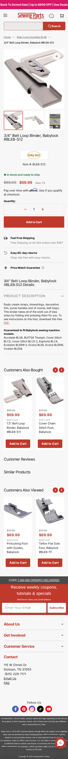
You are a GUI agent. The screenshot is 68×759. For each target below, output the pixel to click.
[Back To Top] (62, 753)
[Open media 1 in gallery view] (56, 56)
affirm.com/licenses (9, 746)
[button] (5, 16)
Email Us (10, 678)
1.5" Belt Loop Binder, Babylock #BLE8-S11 (18, 428)
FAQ (6, 683)
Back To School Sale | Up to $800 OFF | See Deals (34, 4)
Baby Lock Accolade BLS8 (32, 37)
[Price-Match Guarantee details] (43, 268)
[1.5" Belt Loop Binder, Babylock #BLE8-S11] (18, 413)
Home (7, 37)
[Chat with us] (51, 16)
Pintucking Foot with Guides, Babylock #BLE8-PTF (17, 550)
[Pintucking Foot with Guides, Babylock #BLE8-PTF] (18, 533)
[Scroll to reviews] (34, 146)
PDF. (7, 322)
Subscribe (56, 607)
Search (56, 25)
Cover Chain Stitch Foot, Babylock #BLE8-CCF (47, 430)
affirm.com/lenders (50, 734)
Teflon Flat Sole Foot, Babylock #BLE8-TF (49, 548)
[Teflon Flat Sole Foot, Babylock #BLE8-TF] (50, 533)
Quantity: (10, 201)
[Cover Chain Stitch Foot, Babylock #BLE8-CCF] (50, 413)
